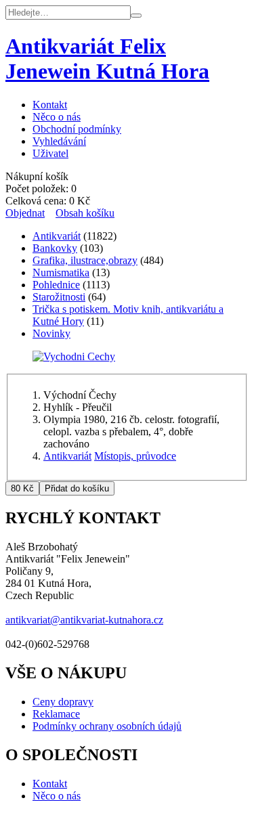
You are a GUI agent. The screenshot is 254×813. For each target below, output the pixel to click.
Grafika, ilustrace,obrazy (85, 260)
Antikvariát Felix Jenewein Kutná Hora (107, 58)
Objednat (25, 213)
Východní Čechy (80, 395)
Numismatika (61, 272)
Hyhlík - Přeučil (77, 407)
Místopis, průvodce (135, 456)
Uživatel (50, 153)
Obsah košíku (85, 213)
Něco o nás (57, 117)
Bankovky (55, 248)
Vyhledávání (59, 141)
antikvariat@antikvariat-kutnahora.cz (84, 619)
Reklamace (56, 714)
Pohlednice (56, 284)
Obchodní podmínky (77, 129)
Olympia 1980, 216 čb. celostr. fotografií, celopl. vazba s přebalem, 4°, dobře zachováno (131, 431)
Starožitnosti (59, 297)
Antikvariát (57, 236)
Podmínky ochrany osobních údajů (107, 726)
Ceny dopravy (63, 701)
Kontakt (50, 104)
